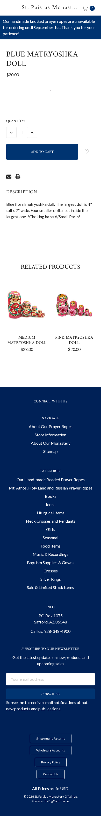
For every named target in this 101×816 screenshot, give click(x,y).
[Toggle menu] (8, 8)
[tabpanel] (27, 319)
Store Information (50, 434)
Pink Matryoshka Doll (74, 340)
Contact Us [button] (50, 774)
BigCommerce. (59, 801)
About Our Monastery (50, 443)
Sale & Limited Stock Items (50, 587)
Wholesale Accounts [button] (50, 750)
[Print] (17, 176)
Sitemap (50, 451)
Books (50, 496)
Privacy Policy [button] (50, 762)
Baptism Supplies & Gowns (50, 562)
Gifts (50, 529)
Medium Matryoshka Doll (27, 340)
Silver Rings (50, 579)
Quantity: (15, 121)
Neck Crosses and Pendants (50, 521)
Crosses (51, 570)
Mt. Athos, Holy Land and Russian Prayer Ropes (50, 487)
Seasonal (50, 537)
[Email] (8, 176)
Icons (50, 504)
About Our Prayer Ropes (51, 426)
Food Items (51, 545)
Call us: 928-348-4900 (50, 631)
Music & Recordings (50, 554)
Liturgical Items (50, 512)
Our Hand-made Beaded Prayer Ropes (51, 479)
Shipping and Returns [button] (50, 738)
